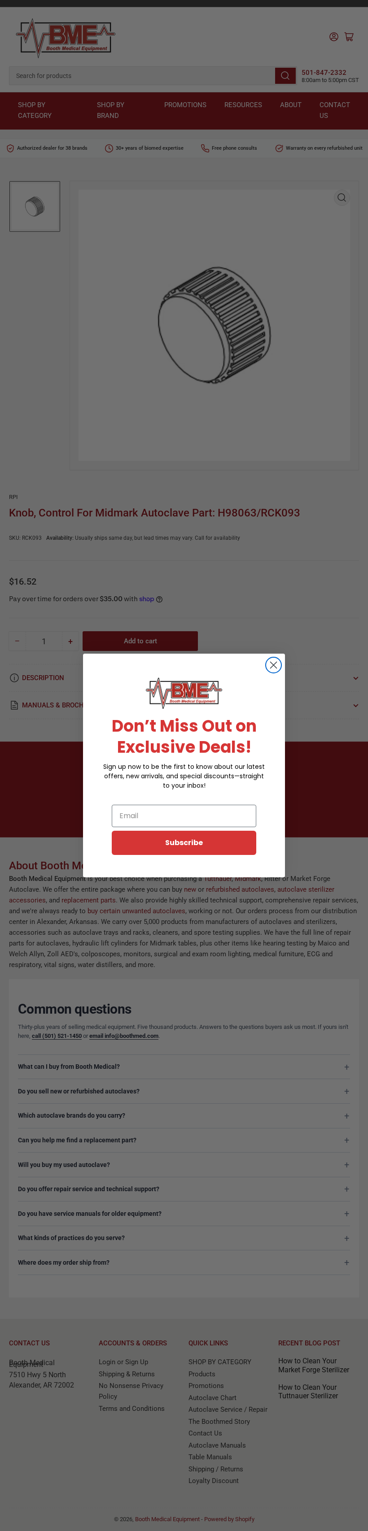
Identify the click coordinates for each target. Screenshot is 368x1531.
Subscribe (184, 842)
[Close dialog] (273, 665)
